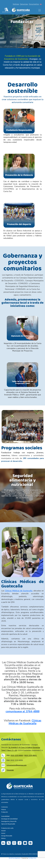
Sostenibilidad (5, 816)
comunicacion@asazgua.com (16, 765)
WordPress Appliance (14, 858)
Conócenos (4, 807)
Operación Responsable (8, 824)
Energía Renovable (6, 836)
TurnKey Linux (32, 858)
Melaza (3, 838)
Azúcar (3, 833)
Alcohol (3, 831)
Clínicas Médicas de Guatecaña (18, 590)
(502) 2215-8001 (30, 755)
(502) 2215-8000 (16, 755)
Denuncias (24, 4)
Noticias (16, 4)
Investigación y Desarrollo (8, 821)
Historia (3, 809)
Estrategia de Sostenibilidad (9, 819)
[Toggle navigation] (39, 10)
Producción (4, 812)
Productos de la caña (7, 828)
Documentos (34, 4)
